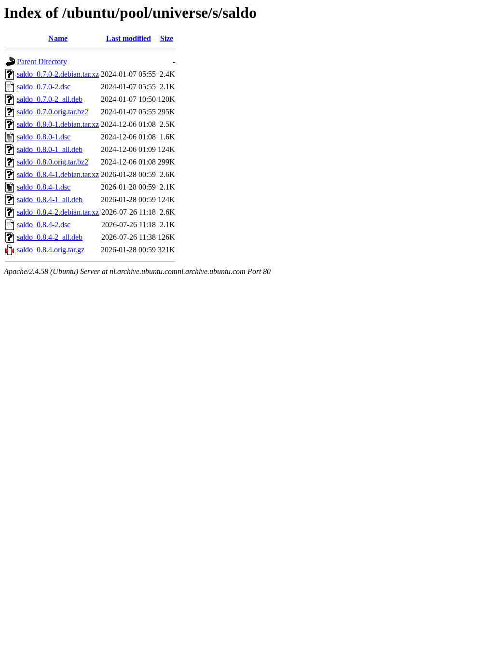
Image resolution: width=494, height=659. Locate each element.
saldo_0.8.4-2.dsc (43, 224)
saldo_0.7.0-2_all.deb (49, 99)
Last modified (128, 38)
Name (58, 38)
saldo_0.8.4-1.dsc (43, 187)
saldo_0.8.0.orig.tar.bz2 (52, 162)
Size (166, 38)
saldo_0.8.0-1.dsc (43, 137)
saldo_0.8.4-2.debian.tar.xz (58, 212)
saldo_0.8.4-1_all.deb (49, 199)
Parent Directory (42, 61)
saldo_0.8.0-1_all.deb (49, 149)
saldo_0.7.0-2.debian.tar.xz (58, 74)
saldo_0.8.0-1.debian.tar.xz (58, 124)
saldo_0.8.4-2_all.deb (49, 237)
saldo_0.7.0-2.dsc (43, 86)
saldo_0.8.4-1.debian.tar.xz (58, 174)
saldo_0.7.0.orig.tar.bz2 (52, 112)
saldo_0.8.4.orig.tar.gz (50, 250)
